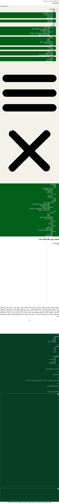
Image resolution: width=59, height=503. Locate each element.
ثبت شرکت (50, 16)
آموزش (53, 36)
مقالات (51, 37)
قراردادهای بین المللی (47, 31)
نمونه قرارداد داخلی (45, 30)
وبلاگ (48, 39)
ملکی (53, 10)
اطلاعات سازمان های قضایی (45, 54)
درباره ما (53, 46)
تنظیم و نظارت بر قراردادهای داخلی (41, 28)
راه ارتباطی (52, 56)
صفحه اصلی (52, 9)
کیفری (53, 23)
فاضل (48, 40)
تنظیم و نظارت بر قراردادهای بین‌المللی (40, 33)
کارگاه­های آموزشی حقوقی (46, 41)
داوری (53, 24)
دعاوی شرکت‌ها (49, 14)
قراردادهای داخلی (48, 27)
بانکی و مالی (49, 17)
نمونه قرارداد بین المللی (44, 34)
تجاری (53, 11)
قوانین (51, 44)
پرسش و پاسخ (49, 60)
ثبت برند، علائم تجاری (47, 13)
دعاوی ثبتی (50, 20)
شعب (51, 57)
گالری (51, 49)
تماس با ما (50, 59)
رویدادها (53, 50)
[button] (29, 122)
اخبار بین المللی (49, 53)
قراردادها (53, 26)
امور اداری (50, 21)
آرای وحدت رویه (49, 43)
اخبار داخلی (50, 51)
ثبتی (54, 18)
